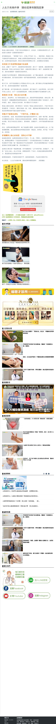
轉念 (23, 220)
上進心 (28, 220)
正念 (14, 220)
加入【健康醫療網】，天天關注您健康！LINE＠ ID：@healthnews (22, 215)
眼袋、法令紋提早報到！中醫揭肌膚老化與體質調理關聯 (38, 357)
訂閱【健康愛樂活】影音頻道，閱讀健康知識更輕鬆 (17, 217)
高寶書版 (33, 220)
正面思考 (18, 220)
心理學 (10, 220)
